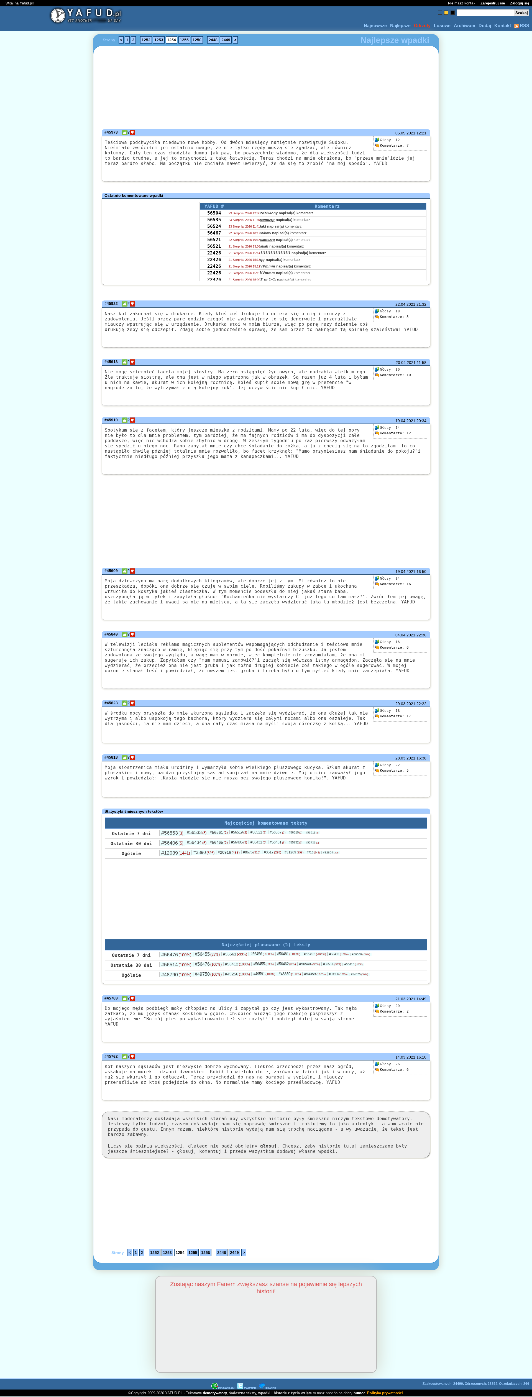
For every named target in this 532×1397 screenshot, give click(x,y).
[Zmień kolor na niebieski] (440, 13)
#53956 (338, 974)
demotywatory (215, 1393)
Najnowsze (375, 25)
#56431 (258, 842)
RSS (524, 25)
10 (395, 375)
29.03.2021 (405, 704)
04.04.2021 (405, 635)
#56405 (239, 842)
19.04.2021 (405, 421)
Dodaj (485, 25)
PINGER (270, 1388)
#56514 (176, 964)
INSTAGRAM (226, 1388)
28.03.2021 (405, 758)
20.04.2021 (406, 362)
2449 (225, 40)
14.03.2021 (405, 1057)
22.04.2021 (405, 304)
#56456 (262, 954)
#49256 (237, 974)
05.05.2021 (405, 133)
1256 (197, 40)
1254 (171, 40)
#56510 (295, 832)
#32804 (331, 852)
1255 (184, 40)
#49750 (208, 974)
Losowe (442, 25)
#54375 (359, 974)
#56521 (258, 832)
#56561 (219, 832)
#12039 (175, 853)
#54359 (315, 974)
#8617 (272, 852)
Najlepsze (400, 25)
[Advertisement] (44, 698)
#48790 (176, 974)
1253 (158, 40)
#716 (313, 852)
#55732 (295, 842)
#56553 (172, 833)
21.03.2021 (405, 999)
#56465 (219, 842)
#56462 (286, 964)
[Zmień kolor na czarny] (453, 13)
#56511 (312, 832)
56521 (214, 239)
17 (395, 716)
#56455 (207, 954)
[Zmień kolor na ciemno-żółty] (446, 13)
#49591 (264, 974)
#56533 (196, 832)
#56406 (172, 843)
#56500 (361, 954)
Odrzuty (422, 25)
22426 (214, 253)
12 (395, 433)
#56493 (339, 954)
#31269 (294, 852)
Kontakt (502, 25)
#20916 (229, 852)
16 (395, 584)
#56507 (277, 832)
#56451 (277, 842)
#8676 (251, 852)
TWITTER (250, 1388)
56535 (214, 219)
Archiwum (464, 25)
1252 (146, 40)
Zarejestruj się (492, 3)
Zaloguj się (519, 3)
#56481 (288, 954)
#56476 (176, 954)
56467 (214, 233)
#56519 (239, 832)
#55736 (312, 842)
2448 (213, 40)
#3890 (203, 852)
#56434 (196, 842)
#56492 (315, 954)
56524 (214, 226)
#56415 (353, 964)
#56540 (309, 964)
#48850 (290, 974)
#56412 (237, 964)
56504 (214, 213)
